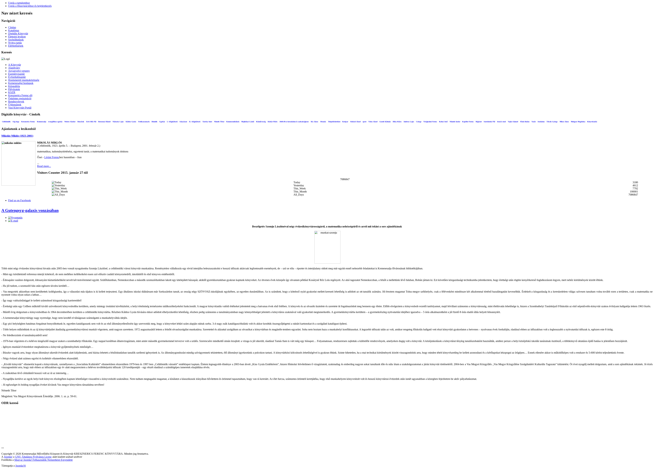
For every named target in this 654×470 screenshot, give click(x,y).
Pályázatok (14, 89)
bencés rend (501, 122)
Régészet (479, 122)
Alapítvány (14, 67)
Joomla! (8, 456)
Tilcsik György (552, 122)
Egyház (162, 122)
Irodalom (541, 122)
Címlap (12, 27)
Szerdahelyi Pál (489, 122)
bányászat (183, 122)
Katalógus (13, 30)
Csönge (418, 122)
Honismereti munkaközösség (23, 80)
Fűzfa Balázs (525, 122)
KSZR (11, 92)
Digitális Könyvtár (18, 33)
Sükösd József (355, 122)
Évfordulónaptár (17, 77)
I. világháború (172, 122)
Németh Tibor (219, 122)
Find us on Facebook (19, 200)
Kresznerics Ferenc (28, 122)
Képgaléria (14, 86)
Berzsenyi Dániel (104, 122)
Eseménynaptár (16, 73)
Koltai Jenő (443, 122)
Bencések (80, 122)
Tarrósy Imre (207, 122)
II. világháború (194, 122)
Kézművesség (261, 122)
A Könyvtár (14, 64)
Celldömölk (6, 122)
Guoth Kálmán (385, 122)
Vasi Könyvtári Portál (19, 107)
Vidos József (372, 122)
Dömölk (154, 122)
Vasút (534, 122)
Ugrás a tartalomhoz (19, 2)
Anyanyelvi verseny (19, 70)
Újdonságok (14, 104)
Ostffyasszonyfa (144, 122)
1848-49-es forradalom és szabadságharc (294, 122)
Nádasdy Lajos (118, 122)
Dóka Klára (397, 122)
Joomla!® (20, 465)
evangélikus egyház (55, 122)
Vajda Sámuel (513, 122)
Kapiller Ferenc (468, 122)
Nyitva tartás (15, 42)
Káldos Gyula (131, 122)
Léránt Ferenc (51, 157)
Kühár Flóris (272, 122)
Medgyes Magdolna (578, 122)
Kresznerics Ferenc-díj (20, 95)
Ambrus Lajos (408, 122)
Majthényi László (247, 122)
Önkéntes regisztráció (19, 98)
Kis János (314, 122)
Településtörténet (334, 122)
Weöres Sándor (69, 122)
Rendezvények (16, 101)
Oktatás (323, 122)
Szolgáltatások (16, 39)
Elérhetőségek (15, 45)
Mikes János (564, 122)
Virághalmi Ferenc (430, 122)
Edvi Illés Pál (91, 122)
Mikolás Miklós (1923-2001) (17, 135)
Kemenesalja (41, 122)
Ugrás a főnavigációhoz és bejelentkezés (30, 5)
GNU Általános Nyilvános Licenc (33, 456)
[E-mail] (13, 220)
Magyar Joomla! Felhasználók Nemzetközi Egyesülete (43, 459)
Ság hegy (16, 122)
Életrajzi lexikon (17, 36)
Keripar (345, 122)
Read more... (44, 166)
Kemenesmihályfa (232, 122)
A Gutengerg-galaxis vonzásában (30, 210)
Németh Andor (455, 122)
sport (364, 122)
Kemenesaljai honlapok (20, 83)
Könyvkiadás (592, 122)
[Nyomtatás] (15, 217)
